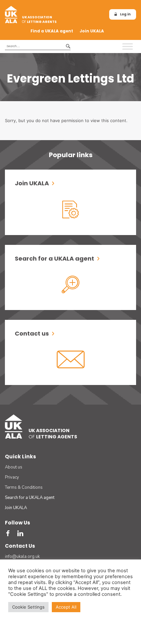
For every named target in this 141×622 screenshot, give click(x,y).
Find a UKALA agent (51, 31)
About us (13, 467)
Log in (125, 14)
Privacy (12, 477)
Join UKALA (92, 31)
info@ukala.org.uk (22, 556)
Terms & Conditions (24, 487)
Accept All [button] (66, 607)
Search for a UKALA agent (29, 498)
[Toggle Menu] (127, 46)
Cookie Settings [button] (28, 607)
